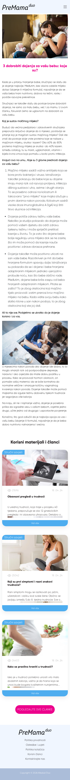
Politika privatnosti (35, 740)
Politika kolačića (35, 749)
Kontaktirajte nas (35, 758)
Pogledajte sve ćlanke (35, 709)
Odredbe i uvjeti (35, 744)
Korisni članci (35, 754)
